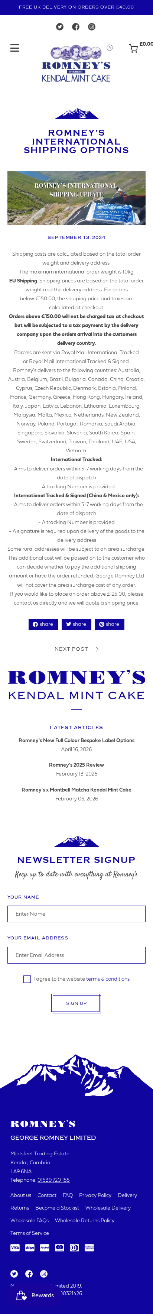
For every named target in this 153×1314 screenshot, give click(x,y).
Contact (47, 1195)
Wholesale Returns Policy (84, 1221)
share (46, 624)
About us (20, 1195)
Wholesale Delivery (108, 1208)
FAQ (68, 1195)
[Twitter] (60, 28)
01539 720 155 (54, 1180)
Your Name (23, 897)
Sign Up (76, 1003)
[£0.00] (133, 52)
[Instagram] (91, 28)
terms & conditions (108, 979)
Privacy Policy (95, 1195)
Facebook (28, 1274)
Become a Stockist (57, 1208)
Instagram (43, 1274)
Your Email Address (37, 938)
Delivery (127, 1195)
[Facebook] (75, 28)
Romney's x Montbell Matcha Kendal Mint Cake (76, 790)
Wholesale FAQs (29, 1221)
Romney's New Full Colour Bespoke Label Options (76, 741)
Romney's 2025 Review (76, 765)
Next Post (71, 649)
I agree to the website (81, 979)
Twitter (13, 1274)
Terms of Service (29, 1233)
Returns (19, 1208)
